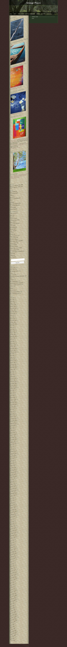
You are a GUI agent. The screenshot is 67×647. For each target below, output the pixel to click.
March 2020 (12, 397)
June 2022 (12, 355)
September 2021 (13, 367)
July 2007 (12, 636)
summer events (35, 16)
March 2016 (12, 465)
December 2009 (13, 593)
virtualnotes (12, 255)
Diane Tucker (13, 222)
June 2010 (12, 582)
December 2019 (13, 403)
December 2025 (13, 308)
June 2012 (12, 540)
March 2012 (12, 546)
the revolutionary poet (14, 293)
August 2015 (12, 478)
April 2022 (12, 357)
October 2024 (13, 322)
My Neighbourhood (14, 281)
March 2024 (12, 331)
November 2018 (13, 420)
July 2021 (12, 371)
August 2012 (12, 537)
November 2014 (13, 490)
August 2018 (12, 425)
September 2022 (13, 352)
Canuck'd (12, 217)
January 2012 (13, 549)
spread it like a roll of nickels (16, 248)
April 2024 (12, 329)
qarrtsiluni (12, 202)
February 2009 (13, 610)
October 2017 (13, 441)
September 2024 (13, 324)
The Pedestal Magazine (15, 205)
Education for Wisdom (14, 223)
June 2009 (12, 603)
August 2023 (12, 338)
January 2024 (13, 332)
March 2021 (12, 376)
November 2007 (13, 633)
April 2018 (12, 430)
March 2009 (12, 608)
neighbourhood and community (16, 283)
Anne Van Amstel (14, 213)
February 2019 (13, 417)
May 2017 (12, 446)
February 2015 (13, 485)
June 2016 (12, 460)
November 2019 (13, 404)
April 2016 (12, 464)
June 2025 (12, 317)
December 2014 (13, 488)
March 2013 (12, 525)
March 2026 (12, 303)
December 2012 (13, 530)
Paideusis (12, 195)
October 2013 (13, 512)
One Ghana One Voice (15, 236)
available (18, 139)
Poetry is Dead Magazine (15, 198)
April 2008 (12, 626)
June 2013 (12, 519)
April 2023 (12, 341)
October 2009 (13, 596)
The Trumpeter (13, 207)
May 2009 (12, 605)
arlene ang (12, 215)
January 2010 (13, 591)
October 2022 (13, 350)
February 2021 (13, 378)
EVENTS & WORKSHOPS (30, 13)
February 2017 (13, 451)
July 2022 (12, 353)
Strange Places (33, 2)
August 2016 (12, 457)
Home (11, 13)
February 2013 (13, 526)
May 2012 (12, 542)
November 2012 (13, 532)
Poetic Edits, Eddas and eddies (16, 241)
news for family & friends (15, 285)
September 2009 (13, 598)
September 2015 (13, 476)
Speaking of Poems (14, 246)
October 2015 (13, 474)
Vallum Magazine (13, 209)
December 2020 (13, 381)
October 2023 (13, 334)
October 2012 (13, 533)
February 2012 (13, 547)
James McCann (13, 231)
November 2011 (13, 552)
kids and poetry (13, 275)
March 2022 (12, 359)
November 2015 (13, 472)
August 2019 (12, 408)
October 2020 (13, 385)
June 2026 (12, 298)
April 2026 (12, 301)
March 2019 (12, 415)
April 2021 (12, 374)
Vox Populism (13, 257)
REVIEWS (43, 13)
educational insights (14, 193)
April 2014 (12, 502)
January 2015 (13, 486)
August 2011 (12, 558)
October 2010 (13, 575)
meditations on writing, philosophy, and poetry (18, 277)
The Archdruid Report (14, 250)
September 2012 (13, 535)
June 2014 (12, 499)
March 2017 (12, 450)
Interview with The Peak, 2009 (16, 185)
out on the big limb (14, 238)
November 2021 (13, 366)
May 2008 (12, 624)
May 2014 (12, 500)
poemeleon (12, 197)
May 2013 (12, 521)
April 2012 (12, 544)
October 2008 (13, 617)
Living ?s (12, 233)
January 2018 (13, 436)
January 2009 (13, 612)
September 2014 (13, 493)
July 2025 (12, 315)
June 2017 (12, 444)
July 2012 (12, 539)
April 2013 (12, 523)
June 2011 (12, 561)
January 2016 (13, 469)
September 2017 (13, 443)
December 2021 (13, 364)
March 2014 (12, 504)
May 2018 (12, 429)
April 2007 (12, 638)
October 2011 (13, 554)
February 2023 (13, 345)
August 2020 (12, 388)
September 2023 (13, 336)
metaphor (12, 279)
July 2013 (12, 518)
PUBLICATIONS (21, 13)
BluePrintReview (13, 191)
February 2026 (13, 304)
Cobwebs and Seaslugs (15, 220)
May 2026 (12, 299)
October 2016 (13, 455)
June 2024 (12, 325)
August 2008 (12, 620)
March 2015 (12, 483)
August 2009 (12, 600)
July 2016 (12, 458)
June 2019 (12, 411)
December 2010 (13, 572)
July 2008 (12, 622)
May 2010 (12, 584)
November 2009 (13, 594)
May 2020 (12, 394)
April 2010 (12, 586)
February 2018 (13, 434)
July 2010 (12, 580)
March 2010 (12, 587)
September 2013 (13, 514)
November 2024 (13, 320)
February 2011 (13, 568)
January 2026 (13, 306)
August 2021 (12, 369)
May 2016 (12, 462)
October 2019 (13, 406)
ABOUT (14, 13)
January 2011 (13, 570)
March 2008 (12, 627)
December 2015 (13, 471)
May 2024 (12, 327)
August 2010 (12, 579)
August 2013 (12, 516)
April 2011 (12, 565)
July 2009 (12, 601)
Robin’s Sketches (13, 245)
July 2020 (12, 390)
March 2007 (12, 640)
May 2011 (12, 563)
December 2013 (13, 509)
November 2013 (13, 511)
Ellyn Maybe (12, 225)
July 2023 (12, 339)
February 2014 (13, 505)
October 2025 (13, 310)
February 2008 (13, 629)
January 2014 (13, 507)
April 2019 (12, 413)
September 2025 (13, 311)
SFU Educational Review (15, 203)
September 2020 (13, 387)
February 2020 (13, 399)
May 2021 (12, 373)
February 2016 (13, 467)
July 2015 (12, 479)
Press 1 (11, 200)
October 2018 (13, 422)
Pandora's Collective (14, 239)
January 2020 (13, 401)
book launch (12, 268)
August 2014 (12, 495)
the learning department (15, 292)
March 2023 (12, 343)
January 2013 (13, 528)
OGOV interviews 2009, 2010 (16, 187)
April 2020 (12, 395)
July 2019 (12, 409)
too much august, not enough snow (17, 251)
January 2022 (13, 362)
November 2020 (13, 383)
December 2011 (13, 551)
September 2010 (13, 577)
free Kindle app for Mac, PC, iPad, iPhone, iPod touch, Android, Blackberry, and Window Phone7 (19, 141)
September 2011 (13, 556)
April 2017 (12, 448)
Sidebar (11, 288)
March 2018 (12, 432)
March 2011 (12, 566)
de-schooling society (14, 271)
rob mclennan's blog (14, 243)
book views (12, 269)
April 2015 (12, 481)
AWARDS (38, 13)
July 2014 (12, 497)
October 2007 (13, 634)
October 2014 (13, 491)
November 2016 (13, 453)
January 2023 (13, 346)
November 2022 (13, 348)
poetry (11, 286)
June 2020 (12, 392)
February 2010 (13, 589)
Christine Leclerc (13, 218)
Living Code (12, 234)
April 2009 (12, 607)
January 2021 (13, 380)
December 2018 (13, 418)
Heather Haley (13, 229)
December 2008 (13, 614)
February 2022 (13, 360)
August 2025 (12, 313)
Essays (11, 273)
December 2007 (13, 631)
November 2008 (13, 616)
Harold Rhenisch (13, 227)
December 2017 (13, 438)
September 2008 (13, 619)
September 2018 (13, 424)
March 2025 (12, 318)
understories (12, 253)
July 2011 (12, 559)
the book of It (49, 13)
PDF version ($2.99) (14, 147)
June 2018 (12, 427)
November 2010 (13, 573)
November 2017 (13, 439)
